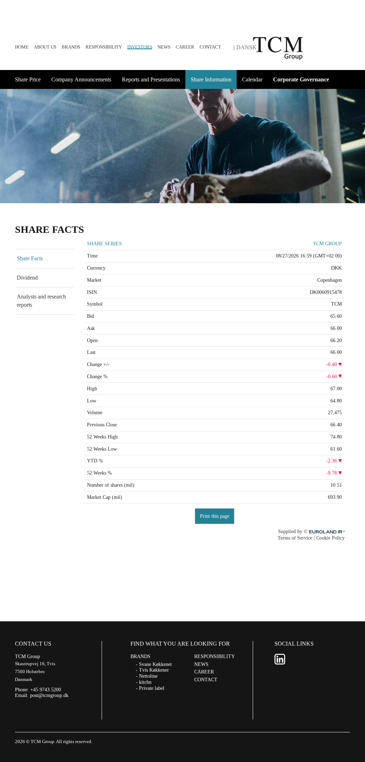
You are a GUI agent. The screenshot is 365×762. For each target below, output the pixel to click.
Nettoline (148, 676)
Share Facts (30, 258)
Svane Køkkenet (155, 664)
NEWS (164, 47)
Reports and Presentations (151, 79)
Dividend (27, 278)
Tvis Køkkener (154, 670)
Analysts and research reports (41, 300)
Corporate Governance (301, 79)
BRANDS (71, 47)
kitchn (145, 682)
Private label (151, 688)
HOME (22, 47)
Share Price (28, 79)
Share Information (211, 79)
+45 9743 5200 (45, 689)
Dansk (246, 47)
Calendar (252, 79)
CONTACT (210, 47)
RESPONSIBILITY (104, 47)
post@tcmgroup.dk (49, 695)
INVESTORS (139, 47)
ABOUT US (45, 47)
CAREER (185, 47)
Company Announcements (81, 79)
